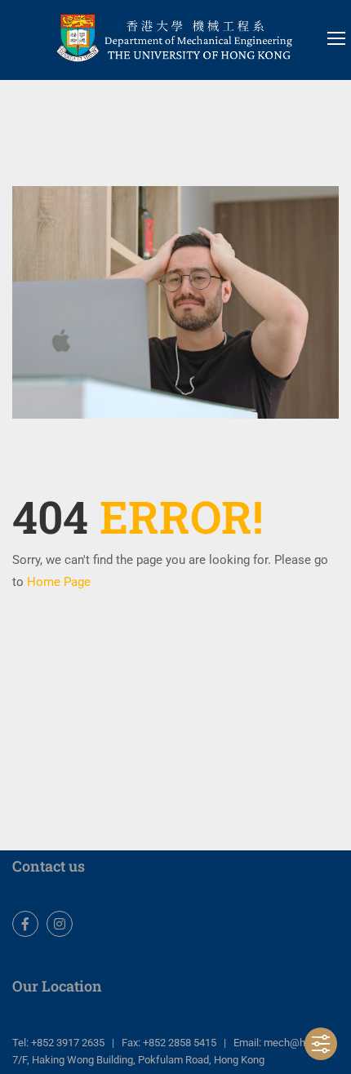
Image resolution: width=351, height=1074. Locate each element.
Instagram (60, 924)
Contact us (48, 866)
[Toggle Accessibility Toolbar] (321, 1044)
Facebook (25, 924)
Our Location (57, 986)
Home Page (59, 582)
